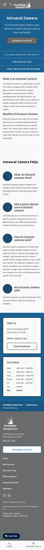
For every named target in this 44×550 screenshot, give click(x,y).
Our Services (9, 464)
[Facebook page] (4, 495)
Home (5, 458)
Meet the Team (9, 470)
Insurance (7, 488)
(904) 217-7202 (25, 61)
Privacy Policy (8, 513)
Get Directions (22, 346)
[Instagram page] (9, 495)
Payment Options (10, 482)
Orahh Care (23, 516)
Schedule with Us (22, 40)
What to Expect (10, 476)
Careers (15, 516)
